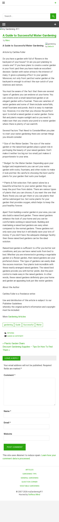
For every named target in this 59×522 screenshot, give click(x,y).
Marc (7, 40)
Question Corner (29, 482)
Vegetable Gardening (29, 486)
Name (7, 411)
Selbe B (51, 46)
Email (7, 422)
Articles (10, 333)
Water (39, 325)
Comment (9, 375)
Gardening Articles (17, 316)
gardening (8, 325)
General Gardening (29, 478)
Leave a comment (15, 336)
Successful (28, 325)
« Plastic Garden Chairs (14, 343)
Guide (18, 325)
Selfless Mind (34, 494)
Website (8, 434)
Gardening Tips (29, 474)
